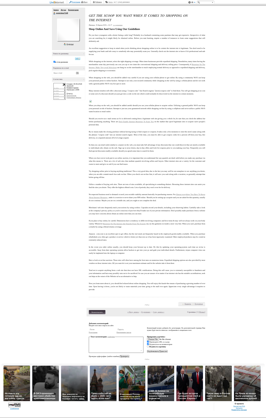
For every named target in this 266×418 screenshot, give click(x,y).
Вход (85, 2)
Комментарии (73, 10)
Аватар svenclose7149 (68, 29)
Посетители (71, 96)
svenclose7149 (54, 13)
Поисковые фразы (74, 98)
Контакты (239, 408)
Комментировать (97, 312)
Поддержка (189, 2)
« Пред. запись (133, 312)
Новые (202, 312)
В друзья (70, 44)
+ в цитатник (117, 25)
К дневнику (145, 312)
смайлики (111, 337)
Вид (193, 3)
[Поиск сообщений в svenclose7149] (77, 58)
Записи (56, 10)
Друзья (63, 10)
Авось (110, 2)
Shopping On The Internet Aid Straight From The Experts (124, 224)
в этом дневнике (61, 62)
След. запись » (158, 312)
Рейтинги (98, 2)
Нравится (188, 304)
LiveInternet (57, 2)
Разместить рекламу (239, 410)
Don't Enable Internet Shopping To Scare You (136, 122)
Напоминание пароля (124, 332)
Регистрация (76, 2)
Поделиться (199, 304)
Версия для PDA (239, 406)
